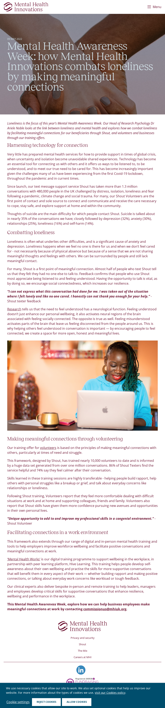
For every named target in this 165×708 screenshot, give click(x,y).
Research (14, 309)
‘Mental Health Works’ (23, 559)
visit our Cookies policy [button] (110, 693)
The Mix (82, 650)
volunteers (48, 448)
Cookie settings (18, 702)
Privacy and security (83, 638)
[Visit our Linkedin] (81, 670)
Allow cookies (77, 702)
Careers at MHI (83, 657)
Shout (82, 644)
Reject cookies (46, 702)
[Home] (26, 6)
